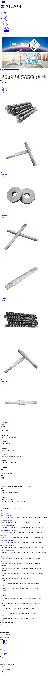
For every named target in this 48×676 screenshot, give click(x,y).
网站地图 (3, 1)
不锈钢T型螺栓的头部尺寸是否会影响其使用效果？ (8, 530)
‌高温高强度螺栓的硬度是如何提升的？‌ (6, 561)
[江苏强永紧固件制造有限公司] (11, 8)
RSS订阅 (3, 2)
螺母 (5, 650)
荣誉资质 (5, 641)
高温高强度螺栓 (16, 69)
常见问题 (7, 513)
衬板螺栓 (5, 652)
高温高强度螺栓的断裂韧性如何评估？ (6, 520)
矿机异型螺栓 (6, 69)
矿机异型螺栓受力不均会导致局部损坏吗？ (7, 545)
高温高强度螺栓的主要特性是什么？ (6, 556)
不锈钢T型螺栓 (11, 69)
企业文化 (5, 642)
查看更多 (5, 654)
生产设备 (5, 640)
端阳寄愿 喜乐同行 (3, 535)
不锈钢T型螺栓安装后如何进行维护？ (6, 540)
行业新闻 (4, 513)
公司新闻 (1, 513)
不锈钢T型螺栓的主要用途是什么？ (6, 515)
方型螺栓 (5, 653)
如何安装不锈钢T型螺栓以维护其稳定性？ (7, 566)
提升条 (5, 651)
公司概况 (5, 643)
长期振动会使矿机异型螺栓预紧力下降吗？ (7, 525)
